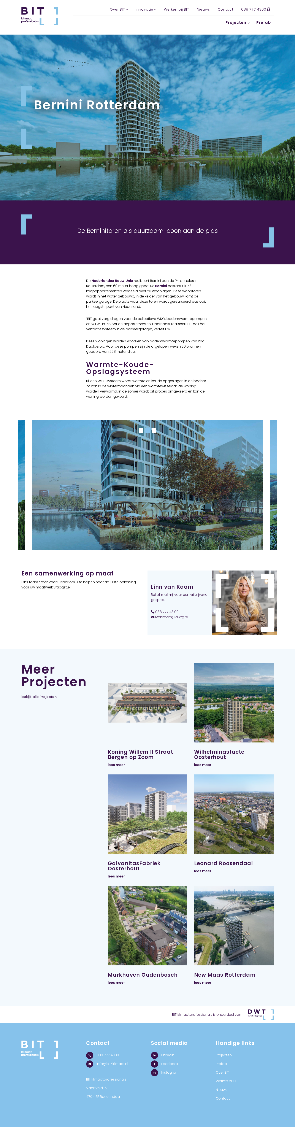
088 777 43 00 (166, 611)
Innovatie (144, 9)
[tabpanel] (147, 488)
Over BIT (117, 9)
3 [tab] (154, 430)
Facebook (169, 1063)
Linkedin (167, 1055)
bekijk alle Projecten (39, 696)
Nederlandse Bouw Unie (112, 280)
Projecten (235, 22)
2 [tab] (147, 430)
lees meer (116, 764)
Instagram (169, 1072)
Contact (225, 9)
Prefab (263, 22)
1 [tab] (141, 430)
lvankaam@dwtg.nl (171, 617)
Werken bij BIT (176, 9)
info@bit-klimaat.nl (112, 1063)
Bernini (161, 285)
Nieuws (203, 9)
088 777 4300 (254, 9)
